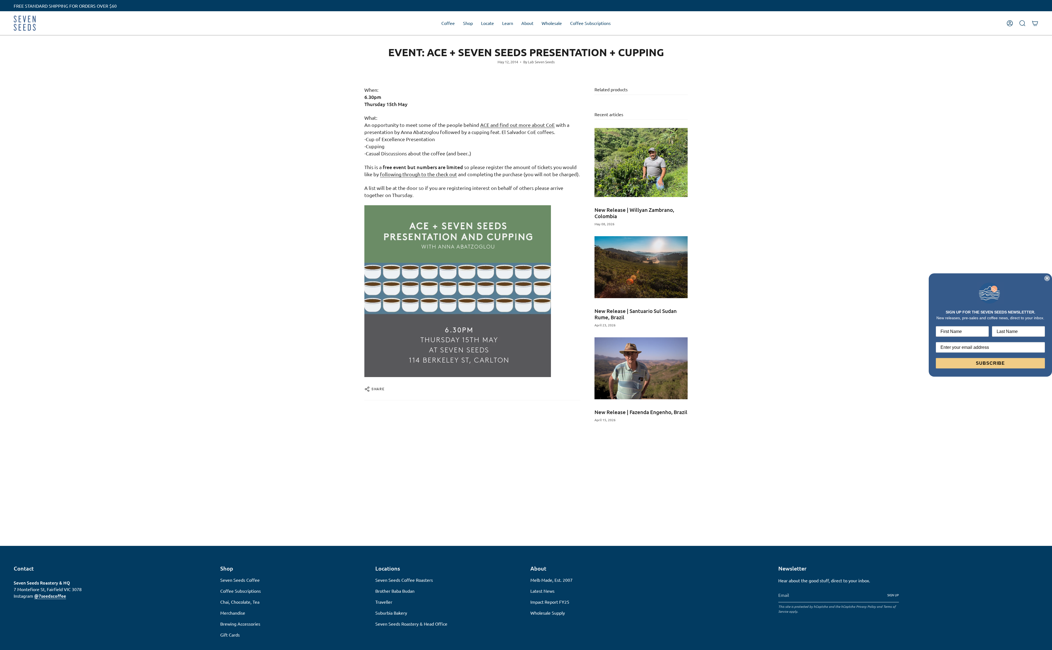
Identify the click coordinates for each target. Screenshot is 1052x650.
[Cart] (1035, 23)
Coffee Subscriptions (240, 591)
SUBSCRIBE (990, 363)
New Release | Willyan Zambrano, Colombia (634, 212)
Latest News (542, 591)
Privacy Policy (866, 606)
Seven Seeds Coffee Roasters (404, 580)
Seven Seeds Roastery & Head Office (411, 623)
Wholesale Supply (547, 612)
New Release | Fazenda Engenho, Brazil (640, 412)
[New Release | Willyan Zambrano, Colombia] (641, 162)
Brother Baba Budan (394, 591)
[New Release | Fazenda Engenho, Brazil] (641, 368)
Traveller (383, 602)
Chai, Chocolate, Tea (239, 602)
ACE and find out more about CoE (517, 125)
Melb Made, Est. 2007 (551, 580)
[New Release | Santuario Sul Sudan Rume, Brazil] (641, 267)
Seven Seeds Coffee (240, 580)
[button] (448, 23)
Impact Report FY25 (549, 602)
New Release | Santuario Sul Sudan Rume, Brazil (635, 314)
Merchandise (232, 612)
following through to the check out (418, 174)
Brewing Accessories (240, 623)
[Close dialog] (1047, 278)
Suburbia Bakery (391, 612)
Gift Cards (230, 634)
